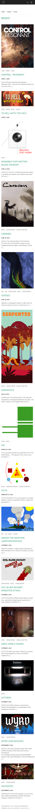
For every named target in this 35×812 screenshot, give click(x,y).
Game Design (5, 583)
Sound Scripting (21, 229)
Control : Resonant (12, 74)
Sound (18, 109)
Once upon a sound (12, 643)
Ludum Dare (12, 291)
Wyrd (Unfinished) (12, 741)
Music (13, 70)
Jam (6, 291)
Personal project (12, 486)
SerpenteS (7, 390)
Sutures (6, 697)
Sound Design (10, 229)
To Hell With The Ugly (13, 113)
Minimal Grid (12, 808)
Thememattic (25, 808)
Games (8, 70)
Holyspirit (7, 786)
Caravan (6, 233)
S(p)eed (5, 295)
